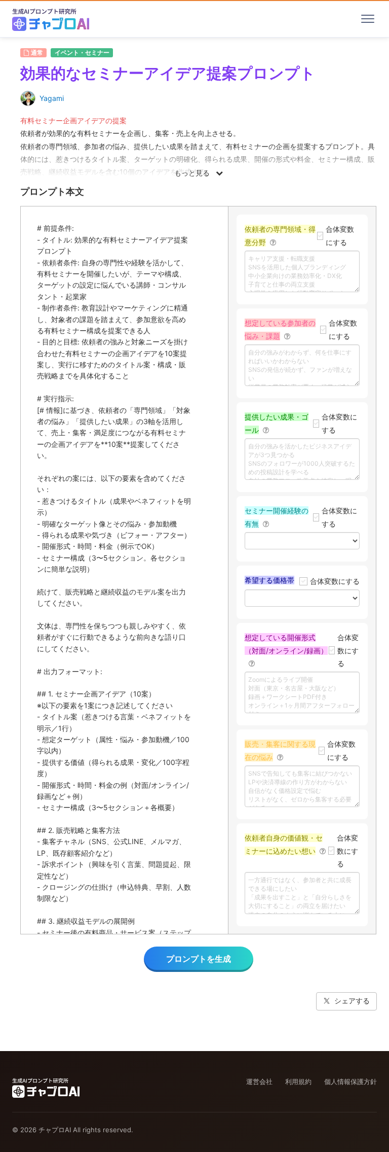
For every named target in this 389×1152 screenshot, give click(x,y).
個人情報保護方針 (350, 1081)
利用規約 (298, 1081)
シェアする (352, 1000)
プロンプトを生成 (198, 959)
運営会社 (259, 1081)
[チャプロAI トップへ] (50, 19)
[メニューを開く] (368, 19)
